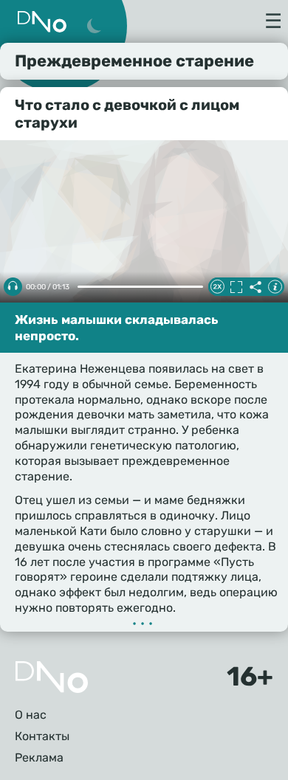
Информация (274, 287)
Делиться (255, 287)
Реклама (39, 757)
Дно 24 (42, 21)
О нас (31, 715)
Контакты (42, 736)
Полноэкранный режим (236, 287)
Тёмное (94, 26)
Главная (52, 677)
